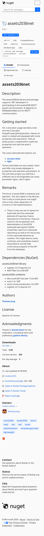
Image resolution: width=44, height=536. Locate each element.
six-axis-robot (13, 158)
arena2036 (8, 420)
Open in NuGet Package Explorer (20, 386)
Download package (14, 381)
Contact (7, 459)
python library (20, 335)
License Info (10, 376)
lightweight (9, 432)
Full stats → (7, 345)
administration (10, 428)
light (9, 161)
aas (13, 424)
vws (20, 424)
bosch (33, 420)
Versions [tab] (9, 75)
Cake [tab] (20, 48)
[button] (34, 52)
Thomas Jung (8, 301)
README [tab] (9, 65)
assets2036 (22, 420)
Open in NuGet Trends (15, 390)
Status (6, 471)
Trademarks (19, 525)
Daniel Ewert (18, 330)
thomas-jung (14, 411)
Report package (12, 395)
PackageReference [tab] (27, 40)
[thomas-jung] (4, 411)
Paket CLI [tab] (14, 44)
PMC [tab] (15, 40)
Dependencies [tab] (12, 70)
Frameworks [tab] (24, 65)
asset (27, 424)
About (22, 519)
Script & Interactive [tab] (28, 44)
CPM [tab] (5, 44)
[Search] (37, 9)
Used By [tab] (27, 70)
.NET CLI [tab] (7, 40)
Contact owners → (9, 406)
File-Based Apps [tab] (9, 48)
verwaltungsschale (29, 428)
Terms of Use (33, 519)
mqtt (6, 424)
